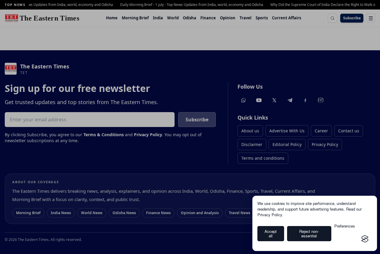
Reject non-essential (309, 233)
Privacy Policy (269, 214)
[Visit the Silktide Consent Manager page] (365, 239)
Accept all (271, 233)
